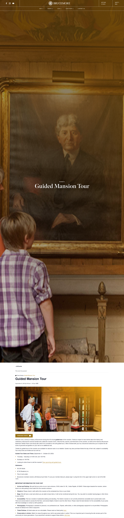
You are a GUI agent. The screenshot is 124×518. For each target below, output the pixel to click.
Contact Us (81, 8)
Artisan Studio (103, 3)
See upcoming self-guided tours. (51, 462)
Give (58, 8)
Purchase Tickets (22, 435)
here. (65, 510)
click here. (67, 515)
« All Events (18, 366)
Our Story (69, 8)
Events (50, 8)
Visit (40, 8)
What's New (117, 3)
